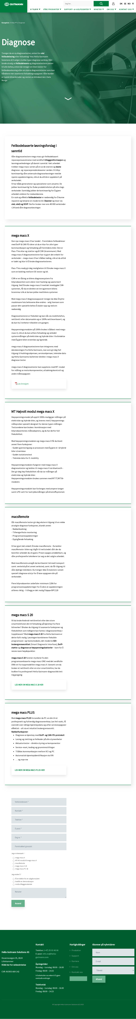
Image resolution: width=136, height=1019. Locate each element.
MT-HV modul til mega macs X (26, 860)
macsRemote (20, 863)
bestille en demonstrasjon (24, 881)
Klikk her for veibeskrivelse (14, 964)
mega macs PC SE (21, 869)
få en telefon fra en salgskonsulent (27, 879)
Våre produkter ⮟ (52, 9)
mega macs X (20, 858)
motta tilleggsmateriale (23, 884)
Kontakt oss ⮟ (126, 9)
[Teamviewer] (78, 978)
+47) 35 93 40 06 (51, 950)
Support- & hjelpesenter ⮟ (77, 9)
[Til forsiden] (14, 4)
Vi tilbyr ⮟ (35, 9)
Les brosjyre (23, 383)
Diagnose (21, 23)
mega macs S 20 (21, 866)
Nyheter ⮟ (99, 9)
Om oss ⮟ (111, 9)
